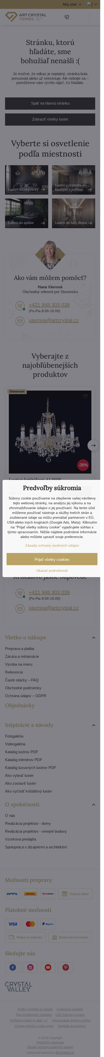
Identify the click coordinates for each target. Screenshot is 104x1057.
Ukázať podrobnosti (52, 570)
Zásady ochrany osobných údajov (52, 545)
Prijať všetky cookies (52, 559)
